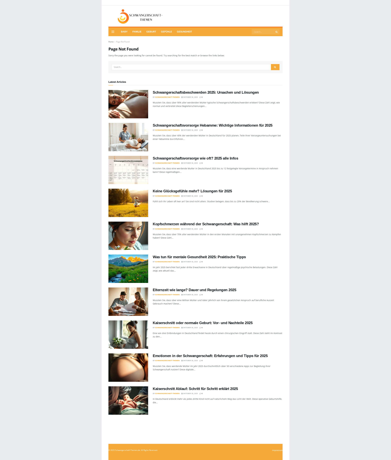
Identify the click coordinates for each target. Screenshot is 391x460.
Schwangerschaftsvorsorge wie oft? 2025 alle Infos (195, 158)
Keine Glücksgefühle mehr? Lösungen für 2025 (192, 191)
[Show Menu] (112, 32)
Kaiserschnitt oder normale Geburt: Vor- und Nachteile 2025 (202, 323)
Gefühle (166, 31)
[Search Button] (277, 31)
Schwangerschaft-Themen (167, 97)
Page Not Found (123, 41)
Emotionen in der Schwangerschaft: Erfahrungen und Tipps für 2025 (210, 356)
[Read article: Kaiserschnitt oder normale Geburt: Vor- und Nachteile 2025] (128, 334)
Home (111, 41)
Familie (136, 31)
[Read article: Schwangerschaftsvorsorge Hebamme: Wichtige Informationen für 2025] (128, 137)
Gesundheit (184, 31)
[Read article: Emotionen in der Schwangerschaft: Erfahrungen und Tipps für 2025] (128, 367)
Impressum (277, 450)
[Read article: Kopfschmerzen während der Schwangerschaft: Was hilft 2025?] (128, 236)
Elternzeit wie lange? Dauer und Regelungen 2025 (194, 290)
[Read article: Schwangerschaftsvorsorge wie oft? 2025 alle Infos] (128, 170)
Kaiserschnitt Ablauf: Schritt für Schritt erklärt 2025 (195, 389)
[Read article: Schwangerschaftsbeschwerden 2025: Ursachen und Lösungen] (128, 104)
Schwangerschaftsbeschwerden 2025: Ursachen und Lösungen (206, 92)
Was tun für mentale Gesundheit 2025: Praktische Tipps (199, 257)
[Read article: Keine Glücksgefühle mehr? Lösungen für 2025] (128, 203)
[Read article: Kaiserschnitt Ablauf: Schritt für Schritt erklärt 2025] (128, 400)
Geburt (151, 31)
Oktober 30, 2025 (190, 97)
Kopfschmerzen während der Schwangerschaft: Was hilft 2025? (206, 224)
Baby (124, 31)
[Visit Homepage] (135, 16)
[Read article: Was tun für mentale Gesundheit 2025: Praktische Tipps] (128, 269)
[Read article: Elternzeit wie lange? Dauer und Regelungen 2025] (128, 302)
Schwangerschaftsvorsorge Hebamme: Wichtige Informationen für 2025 (212, 125)
